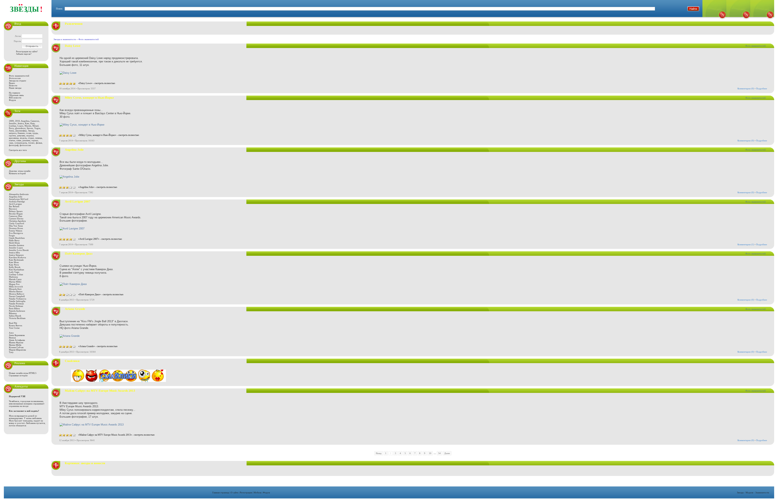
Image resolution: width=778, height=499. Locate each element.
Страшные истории (18, 375)
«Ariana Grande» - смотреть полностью (98, 346)
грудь (35, 133)
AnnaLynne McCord (18, 199)
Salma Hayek (15, 316)
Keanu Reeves (15, 325)
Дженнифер (21, 130)
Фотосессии (15, 78)
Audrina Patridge (17, 201)
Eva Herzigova (16, 233)
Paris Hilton (14, 308)
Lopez (20, 126)
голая (28, 133)
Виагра (12, 337)
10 (430, 453)
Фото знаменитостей (19, 76)
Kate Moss (14, 262)
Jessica (21, 123)
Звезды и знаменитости (64, 39)
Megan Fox (14, 284)
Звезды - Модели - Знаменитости (753, 492)
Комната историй (17, 173)
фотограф (13, 145)
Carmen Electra (16, 218)
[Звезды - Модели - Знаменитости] (26, 15)
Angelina (25, 121)
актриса (12, 133)
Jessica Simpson (16, 255)
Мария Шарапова (17, 350)
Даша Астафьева (17, 340)
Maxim (28, 126)
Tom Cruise (14, 328)
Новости (13, 85)
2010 (17, 121)
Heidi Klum (14, 243)
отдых (31, 138)
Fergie (12, 235)
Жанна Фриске (16, 342)
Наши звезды (15, 88)
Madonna (13, 277)
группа (12, 135)
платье (12, 140)
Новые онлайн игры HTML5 (22, 373)
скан (11, 143)
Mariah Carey (15, 279)
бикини (21, 133)
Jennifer (12, 123)
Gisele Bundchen (17, 238)
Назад (379, 453)
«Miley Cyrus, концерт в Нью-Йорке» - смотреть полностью (108, 135)
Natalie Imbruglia (17, 301)
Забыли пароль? (23, 54)
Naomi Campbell (17, 296)
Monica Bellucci (16, 294)
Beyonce (13, 209)
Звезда (31, 130)
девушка (21, 135)
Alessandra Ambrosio (19, 194)
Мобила (257, 492)
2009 (11, 121)
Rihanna (13, 313)
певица (38, 138)
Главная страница (220, 492)
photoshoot (20, 128)
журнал (30, 135)
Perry (11, 128)
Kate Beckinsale (16, 260)
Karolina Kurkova (17, 257)
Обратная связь (16, 95)
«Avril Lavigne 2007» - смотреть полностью (100, 239)
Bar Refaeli (14, 206)
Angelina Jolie (15, 196)
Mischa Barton (15, 291)
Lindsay (12, 126)
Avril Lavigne (15, 204)
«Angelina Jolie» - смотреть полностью (97, 187)
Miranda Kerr (15, 289)
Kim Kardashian (16, 269)
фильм (39, 143)
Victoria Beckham (17, 318)
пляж (18, 140)
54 (439, 453)
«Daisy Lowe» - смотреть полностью (96, 83)
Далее (447, 453)
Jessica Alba (14, 252)
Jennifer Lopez (16, 247)
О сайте (234, 492)
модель (23, 138)
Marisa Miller (15, 281)
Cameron (35, 121)
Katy (32, 123)
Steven (30, 128)
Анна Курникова (17, 335)
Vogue (37, 128)
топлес (31, 143)
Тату (11, 352)
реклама (26, 140)
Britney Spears (15, 211)
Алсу (11, 333)
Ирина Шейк (15, 345)
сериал (34, 140)
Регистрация (246, 492)
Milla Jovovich (16, 286)
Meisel (35, 126)
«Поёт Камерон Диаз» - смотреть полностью (100, 294)
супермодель (20, 143)
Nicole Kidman (16, 306)
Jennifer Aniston (16, 245)
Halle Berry (14, 240)
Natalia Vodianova (17, 298)
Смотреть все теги (18, 150)
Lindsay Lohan (16, 274)
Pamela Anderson (17, 311)
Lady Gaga (14, 272)
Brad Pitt (13, 323)
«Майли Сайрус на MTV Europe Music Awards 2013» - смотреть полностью (116, 434)
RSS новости (15, 97)
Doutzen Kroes (16, 228)
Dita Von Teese (16, 226)
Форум (12, 100)
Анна (11, 130)
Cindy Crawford (16, 223)
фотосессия (25, 145)
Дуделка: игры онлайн (19, 171)
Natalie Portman (16, 303)
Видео (12, 83)
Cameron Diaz (15, 216)
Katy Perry (14, 264)
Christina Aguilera (17, 221)
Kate (27, 123)
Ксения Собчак (16, 347)
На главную (14, 93)
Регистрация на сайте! (27, 51)
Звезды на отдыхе (17, 80)
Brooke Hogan (16, 213)
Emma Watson (15, 230)
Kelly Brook (14, 267)
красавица (14, 138)
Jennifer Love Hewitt (19, 250)
